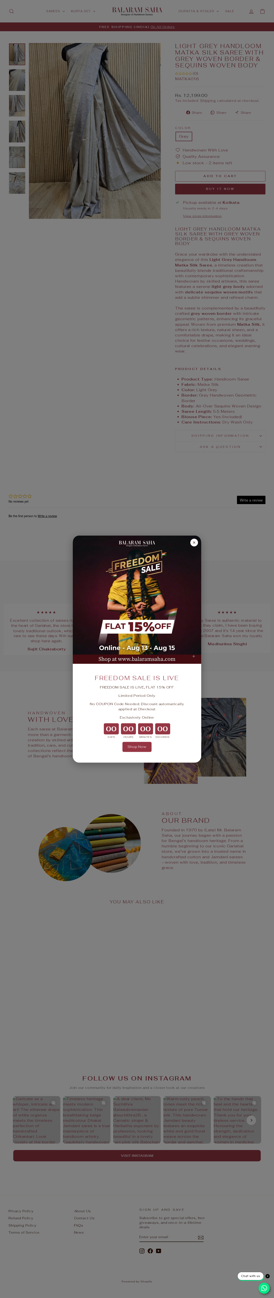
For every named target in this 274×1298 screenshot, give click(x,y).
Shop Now (137, 746)
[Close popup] (194, 542)
